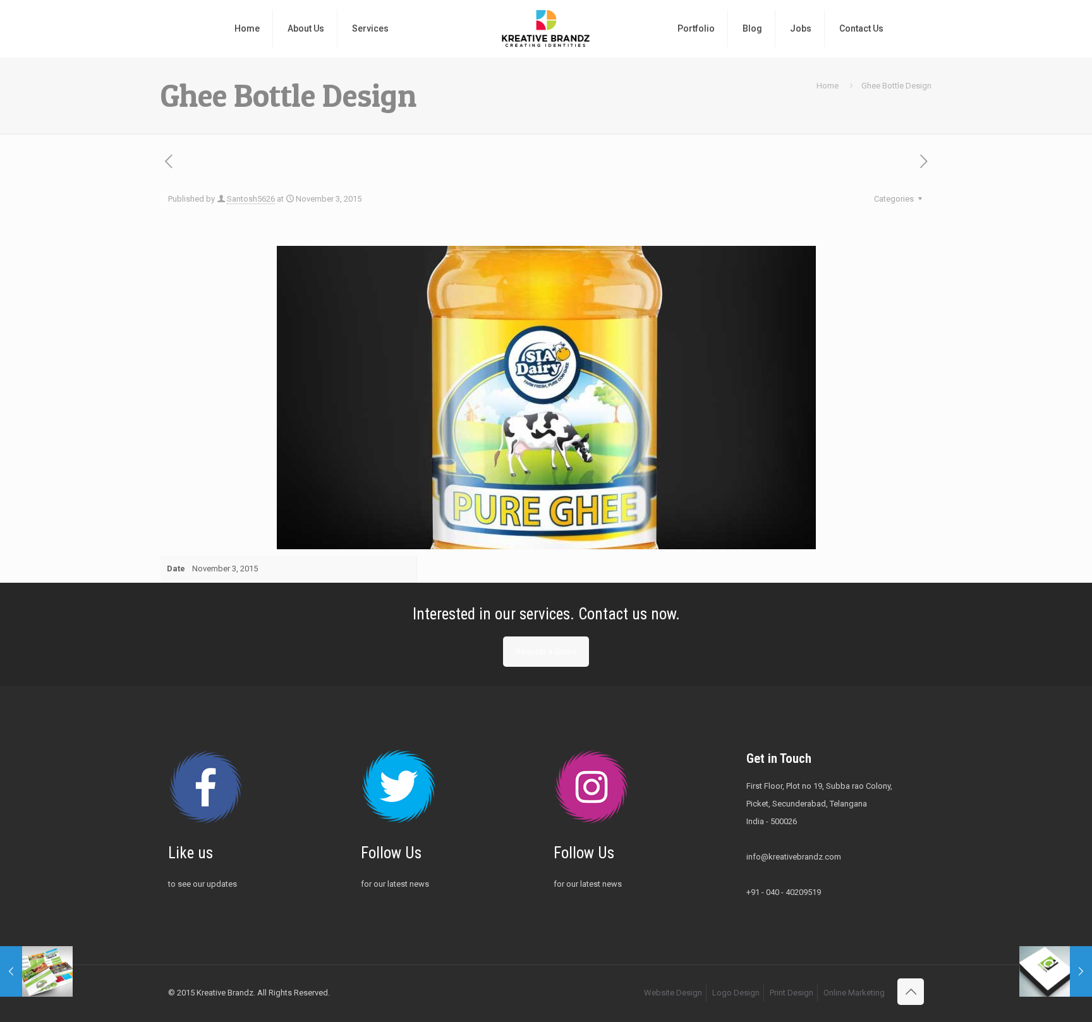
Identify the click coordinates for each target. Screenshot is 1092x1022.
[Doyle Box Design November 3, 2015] (1055, 971)
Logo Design (736, 992)
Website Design (673, 992)
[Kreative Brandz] (545, 28)
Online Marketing (854, 992)
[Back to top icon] (910, 991)
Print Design (791, 992)
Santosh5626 (251, 199)
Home (827, 85)
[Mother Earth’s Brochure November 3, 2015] (36, 971)
